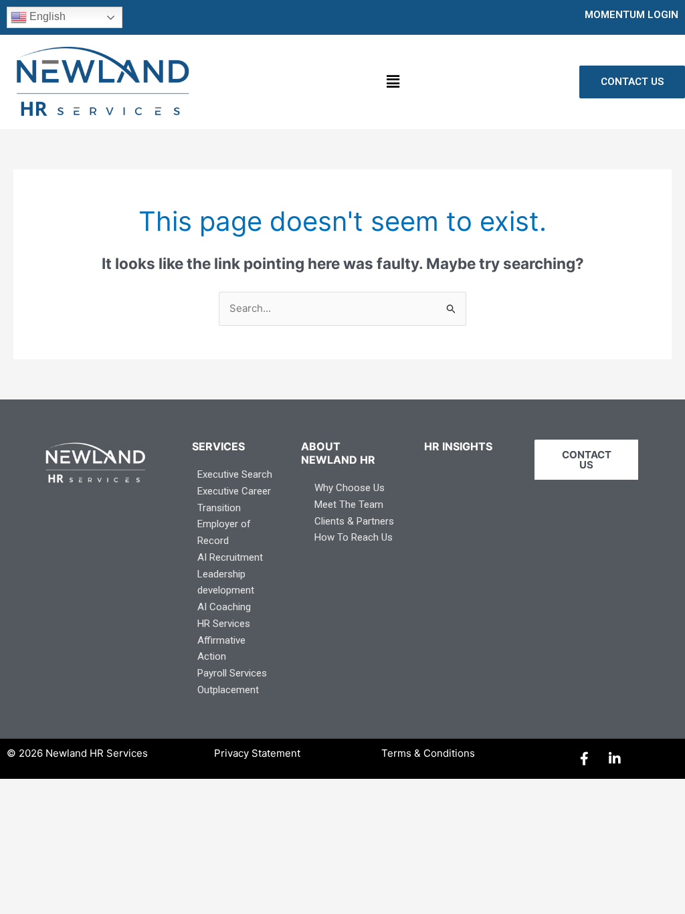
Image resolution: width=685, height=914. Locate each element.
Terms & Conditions (428, 753)
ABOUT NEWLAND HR (338, 453)
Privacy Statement (257, 753)
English (46, 16)
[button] (392, 82)
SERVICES (218, 446)
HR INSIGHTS (458, 446)
